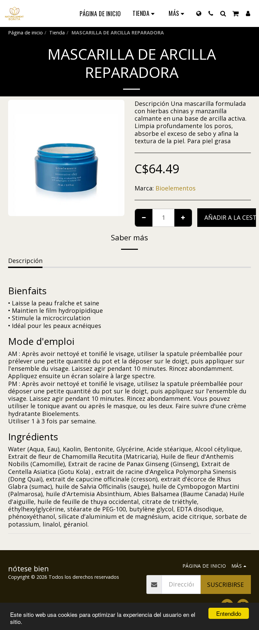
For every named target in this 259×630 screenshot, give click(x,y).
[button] (211, 13)
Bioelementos (175, 188)
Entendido (228, 613)
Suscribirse (225, 584)
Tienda (57, 32)
